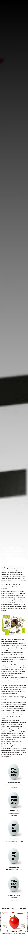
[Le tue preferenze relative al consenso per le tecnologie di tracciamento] (25, 931)
